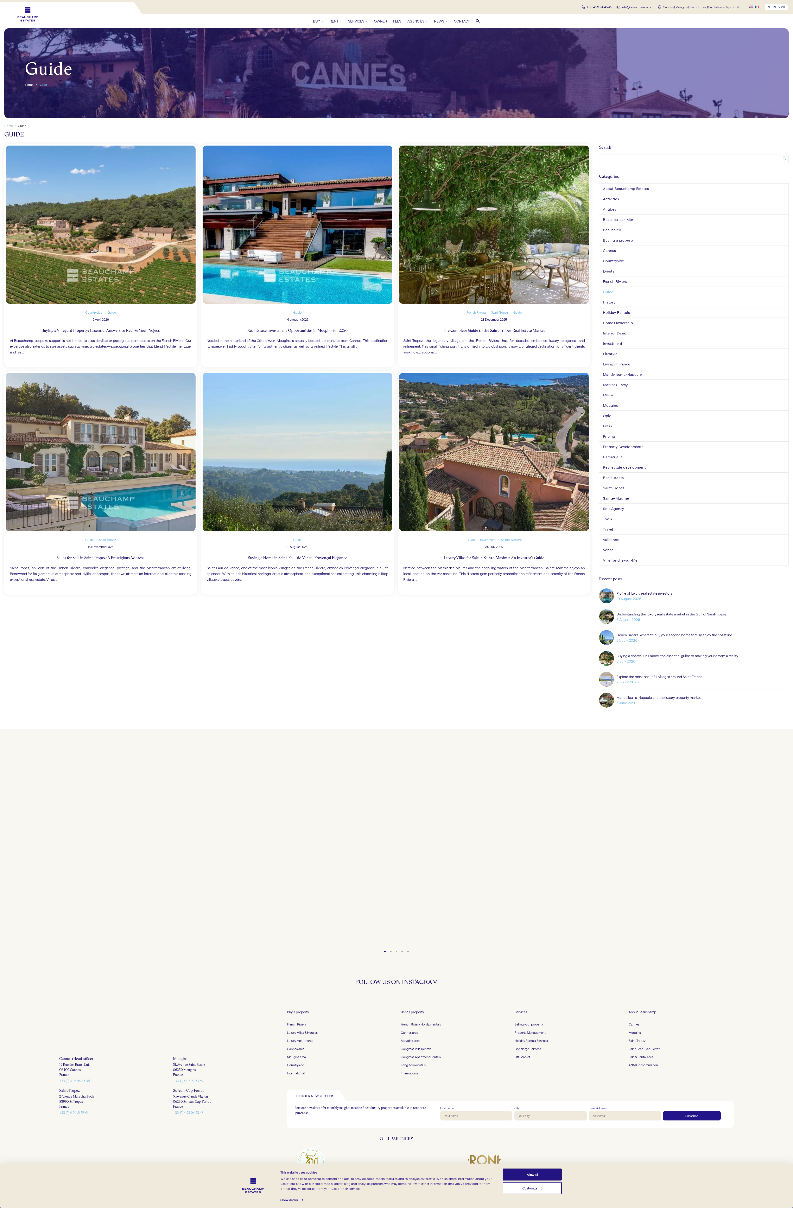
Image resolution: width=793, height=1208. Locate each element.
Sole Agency (613, 508)
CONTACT (462, 21)
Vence (608, 550)
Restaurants (613, 477)
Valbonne (611, 539)
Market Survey (615, 385)
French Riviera (476, 312)
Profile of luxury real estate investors (644, 593)
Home (29, 85)
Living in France (616, 364)
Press (607, 426)
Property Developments (623, 447)
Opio (607, 416)
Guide (112, 312)
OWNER (380, 21)
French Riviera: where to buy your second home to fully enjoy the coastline (674, 635)
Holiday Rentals (616, 312)
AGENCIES (415, 21)
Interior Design (616, 333)
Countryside (93, 312)
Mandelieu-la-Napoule (622, 374)
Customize (529, 1188)
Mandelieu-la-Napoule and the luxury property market (658, 697)
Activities (611, 199)
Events (608, 271)
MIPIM (608, 395)
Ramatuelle (613, 457)
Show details (289, 1200)
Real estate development (624, 467)
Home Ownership (618, 323)
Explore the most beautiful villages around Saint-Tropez (659, 677)
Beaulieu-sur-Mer (618, 219)
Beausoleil (612, 230)
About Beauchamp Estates (626, 188)
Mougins (610, 405)
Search (784, 158)
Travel (608, 529)
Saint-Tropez (499, 312)
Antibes (609, 209)
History (609, 302)
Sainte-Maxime (511, 539)
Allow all (532, 1174)
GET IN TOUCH (776, 7)
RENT (334, 21)
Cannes (609, 250)
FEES (397, 21)
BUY (316, 21)
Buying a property (618, 240)
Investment (488, 539)
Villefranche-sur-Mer (621, 560)
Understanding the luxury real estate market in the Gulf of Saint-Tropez (671, 614)
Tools (607, 519)
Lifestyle (610, 354)
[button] (477, 21)
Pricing (609, 436)
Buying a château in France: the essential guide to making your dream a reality (677, 656)
